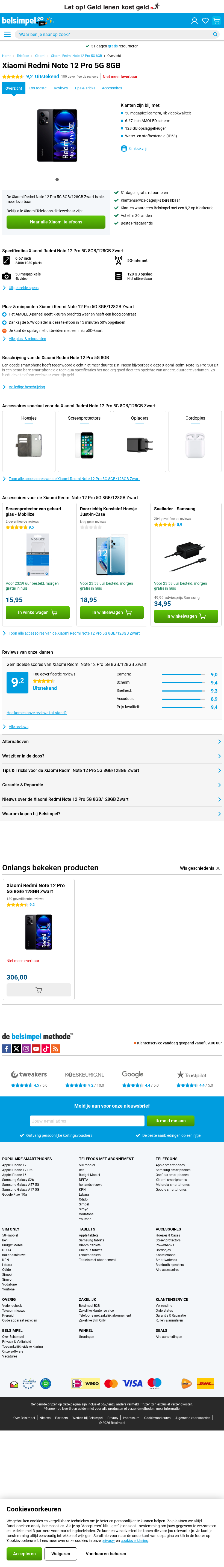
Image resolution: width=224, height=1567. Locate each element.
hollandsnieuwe (90, 1185)
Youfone (85, 1219)
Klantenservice (172, 1299)
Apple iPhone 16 (14, 1175)
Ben (81, 1170)
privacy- (108, 1540)
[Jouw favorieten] (205, 20)
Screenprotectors (168, 1240)
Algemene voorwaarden (192, 1418)
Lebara (84, 1194)
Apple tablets (88, 1235)
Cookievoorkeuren (157, 1418)
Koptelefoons (165, 1255)
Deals (161, 1330)
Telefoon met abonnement (106, 1159)
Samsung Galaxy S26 (18, 1180)
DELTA (83, 1180)
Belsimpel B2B (89, 1306)
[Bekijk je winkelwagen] (216, 20)
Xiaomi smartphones (171, 1180)
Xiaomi (40, 56)
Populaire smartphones (27, 1159)
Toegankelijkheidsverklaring (22, 1346)
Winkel (86, 1330)
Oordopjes (163, 1250)
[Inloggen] (194, 20)
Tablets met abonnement (97, 1260)
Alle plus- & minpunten (27, 339)
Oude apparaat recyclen (19, 1320)
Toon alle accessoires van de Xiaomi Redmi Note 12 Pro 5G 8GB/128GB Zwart (74, 479)
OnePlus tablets (90, 1250)
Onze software (12, 1351)
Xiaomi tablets (90, 1245)
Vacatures (9, 1356)
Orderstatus (164, 1311)
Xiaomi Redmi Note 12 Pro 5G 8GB (76, 56)
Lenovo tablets (90, 1255)
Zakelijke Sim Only (92, 1320)
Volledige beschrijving (27, 387)
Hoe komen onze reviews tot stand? (37, 713)
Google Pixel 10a (14, 1194)
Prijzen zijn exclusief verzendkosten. (166, 1404)
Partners (61, 1418)
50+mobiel (87, 1165)
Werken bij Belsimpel (87, 1418)
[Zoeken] (215, 34)
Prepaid (8, 1315)
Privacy (112, 1418)
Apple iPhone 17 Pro (17, 1170)
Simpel (84, 1204)
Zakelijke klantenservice (96, 1311)
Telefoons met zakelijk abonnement (105, 1315)
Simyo (83, 1209)
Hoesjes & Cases (168, 1235)
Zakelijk (87, 1299)
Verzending (164, 1306)
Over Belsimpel (13, 1337)
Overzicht (114, 56)
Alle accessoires (167, 1270)
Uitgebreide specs (24, 288)
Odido (83, 1199)
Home (6, 56)
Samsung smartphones (173, 1170)
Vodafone (86, 1214)
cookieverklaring (134, 1540)
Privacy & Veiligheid (16, 1342)
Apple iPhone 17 (14, 1165)
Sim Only (10, 1229)
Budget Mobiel (89, 1175)
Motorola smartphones (173, 1185)
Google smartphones (171, 1190)
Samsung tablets (91, 1240)
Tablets (87, 1229)
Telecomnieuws (13, 1311)
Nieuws (45, 1418)
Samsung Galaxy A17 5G (20, 1190)
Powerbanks (165, 1245)
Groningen (86, 1337)
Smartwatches (166, 1260)
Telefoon (23, 56)
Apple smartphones (170, 1165)
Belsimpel (12, 1330)
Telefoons (167, 1159)
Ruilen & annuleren (169, 1320)
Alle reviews (18, 727)
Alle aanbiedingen (169, 1337)
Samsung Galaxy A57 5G (20, 1185)
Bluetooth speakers (170, 1265)
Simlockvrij (137, 148)
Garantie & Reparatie (171, 1315)
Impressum (131, 1418)
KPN (82, 1190)
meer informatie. (168, 1409)
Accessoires (168, 1229)
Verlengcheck (12, 1306)
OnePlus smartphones (172, 1175)
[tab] (57, 179)
